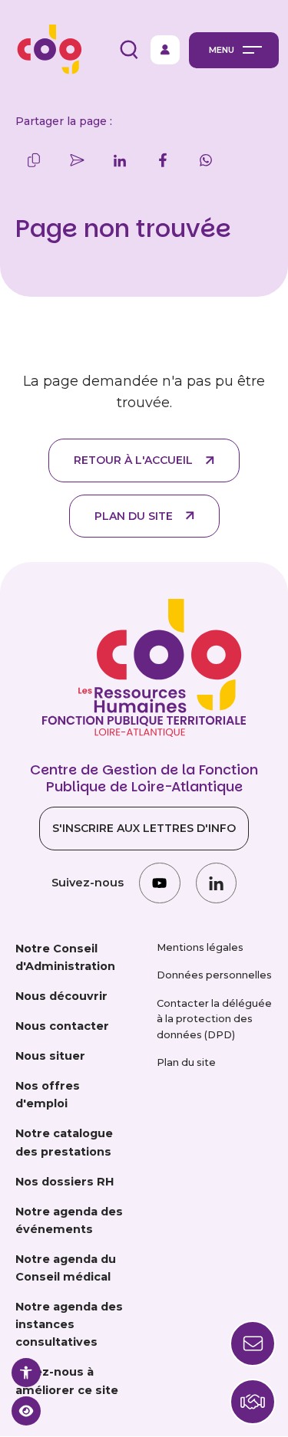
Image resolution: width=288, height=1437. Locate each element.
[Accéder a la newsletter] (253, 1343)
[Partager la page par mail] (76, 160)
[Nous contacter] (253, 1402)
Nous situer (50, 1056)
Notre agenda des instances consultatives (69, 1324)
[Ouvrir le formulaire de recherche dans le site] (129, 50)
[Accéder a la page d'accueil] (45, 50)
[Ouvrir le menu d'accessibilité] (26, 1372)
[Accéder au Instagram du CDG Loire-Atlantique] (159, 883)
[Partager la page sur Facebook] (162, 160)
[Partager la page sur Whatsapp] (205, 160)
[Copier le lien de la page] (33, 160)
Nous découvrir (61, 996)
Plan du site (133, 516)
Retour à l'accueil (133, 460)
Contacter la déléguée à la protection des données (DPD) (214, 1019)
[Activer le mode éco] (26, 1410)
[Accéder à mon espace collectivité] (165, 49)
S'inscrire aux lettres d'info (144, 828)
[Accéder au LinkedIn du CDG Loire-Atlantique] (216, 883)
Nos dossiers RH (64, 1182)
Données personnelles (214, 975)
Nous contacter (62, 1026)
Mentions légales (200, 947)
